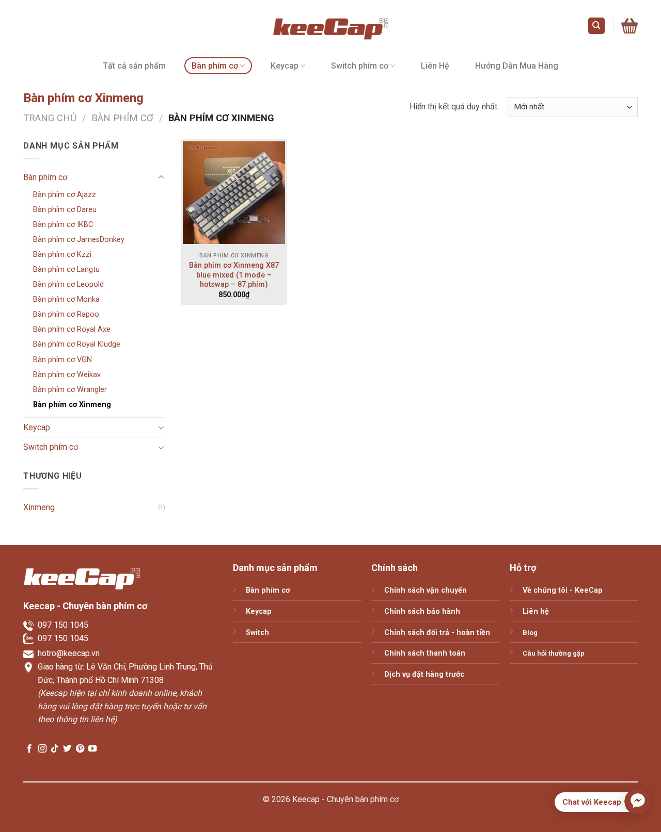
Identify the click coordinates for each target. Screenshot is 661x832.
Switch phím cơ (359, 66)
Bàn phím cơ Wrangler (70, 389)
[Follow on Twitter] (67, 749)
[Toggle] (161, 177)
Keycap (284, 66)
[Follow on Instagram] (42, 749)
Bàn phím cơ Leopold (68, 284)
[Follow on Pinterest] (80, 749)
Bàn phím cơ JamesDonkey (78, 239)
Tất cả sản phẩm (134, 66)
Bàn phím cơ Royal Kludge (76, 344)
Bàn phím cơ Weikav (67, 374)
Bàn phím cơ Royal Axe (72, 329)
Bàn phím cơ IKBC (63, 224)
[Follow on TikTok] (55, 749)
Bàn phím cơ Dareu (65, 209)
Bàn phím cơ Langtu (66, 269)
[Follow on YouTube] (92, 749)
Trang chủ (49, 117)
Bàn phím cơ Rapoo (66, 314)
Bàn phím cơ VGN (62, 359)
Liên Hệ (435, 66)
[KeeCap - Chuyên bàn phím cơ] (330, 26)
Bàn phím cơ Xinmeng (72, 404)
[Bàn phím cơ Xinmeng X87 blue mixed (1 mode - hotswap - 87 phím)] (234, 192)
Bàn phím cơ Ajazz (64, 194)
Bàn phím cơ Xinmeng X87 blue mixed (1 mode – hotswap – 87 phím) (234, 275)
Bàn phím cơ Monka (66, 299)
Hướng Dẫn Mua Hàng (516, 66)
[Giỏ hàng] (629, 26)
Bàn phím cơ (215, 66)
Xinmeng (39, 507)
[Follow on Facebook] (29, 749)
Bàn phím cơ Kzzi (62, 254)
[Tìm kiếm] (596, 26)
